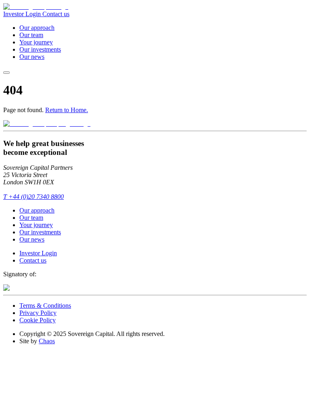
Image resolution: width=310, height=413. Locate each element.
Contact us (55, 13)
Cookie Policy (37, 320)
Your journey (36, 42)
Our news (31, 56)
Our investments (40, 49)
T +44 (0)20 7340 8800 (33, 196)
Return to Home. (66, 109)
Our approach (36, 27)
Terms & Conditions (45, 305)
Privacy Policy (38, 312)
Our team (31, 34)
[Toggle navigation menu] (6, 72)
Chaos (47, 341)
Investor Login (22, 13)
